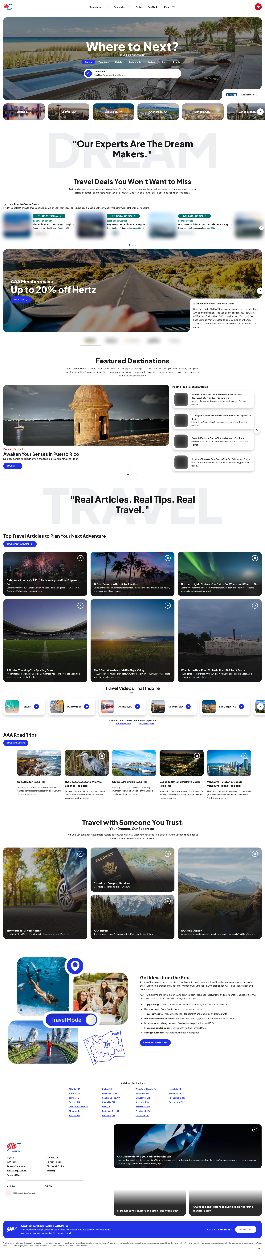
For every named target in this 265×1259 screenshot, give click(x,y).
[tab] (88, 62)
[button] (129, 245)
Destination (99, 71)
